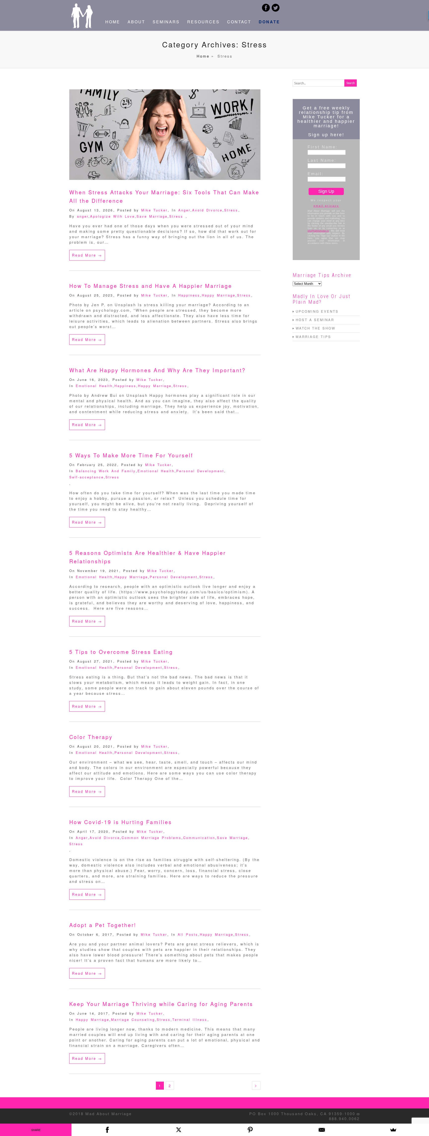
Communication (199, 837)
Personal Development (200, 470)
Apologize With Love (112, 216)
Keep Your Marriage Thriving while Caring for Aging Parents (161, 1003)
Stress (231, 210)
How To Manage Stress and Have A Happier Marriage (150, 285)
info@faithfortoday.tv (318, 231)
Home (203, 56)
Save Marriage (152, 216)
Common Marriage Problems (151, 837)
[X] (178, 1130)
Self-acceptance (86, 477)
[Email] (322, 1130)
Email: (316, 173)
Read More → (87, 255)
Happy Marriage (218, 295)
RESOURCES (203, 22)
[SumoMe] (393, 1130)
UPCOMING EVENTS (317, 311)
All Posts (188, 934)
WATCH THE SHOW (315, 328)
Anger (184, 210)
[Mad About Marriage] (81, 26)
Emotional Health (94, 385)
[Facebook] (107, 1130)
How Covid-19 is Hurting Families (120, 822)
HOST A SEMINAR (315, 319)
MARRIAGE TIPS (313, 336)
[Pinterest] (250, 1130)
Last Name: (322, 160)
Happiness (189, 295)
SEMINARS (166, 22)
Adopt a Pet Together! (102, 925)
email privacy (326, 205)
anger (82, 216)
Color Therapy (91, 736)
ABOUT (136, 22)
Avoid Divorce (207, 210)
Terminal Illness (189, 1019)
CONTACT (239, 22)
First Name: (323, 147)
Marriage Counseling (133, 1019)
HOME (112, 22)
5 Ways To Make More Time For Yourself (131, 455)
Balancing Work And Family (106, 470)
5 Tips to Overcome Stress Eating (121, 651)
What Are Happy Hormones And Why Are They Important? (157, 370)
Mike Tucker (154, 210)
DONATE (269, 22)
